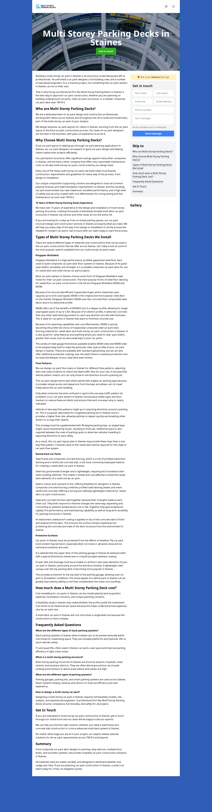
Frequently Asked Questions (148, 181)
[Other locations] (166, 6)
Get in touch (106, 51)
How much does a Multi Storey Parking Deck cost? (149, 175)
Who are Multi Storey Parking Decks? (153, 151)
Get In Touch (139, 186)
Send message (153, 133)
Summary (138, 191)
